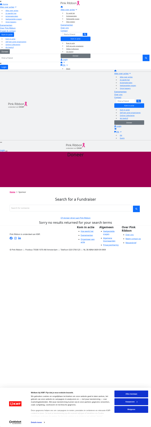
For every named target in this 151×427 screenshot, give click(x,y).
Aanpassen (130, 402)
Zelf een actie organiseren (74, 46)
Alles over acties (68, 9)
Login (65, 59)
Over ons (65, 28)
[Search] (85, 34)
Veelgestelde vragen (72, 19)
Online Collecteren (72, 49)
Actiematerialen (71, 16)
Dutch (68, 69)
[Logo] (70, 3)
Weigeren (131, 409)
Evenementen (67, 25)
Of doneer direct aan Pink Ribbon (75, 218)
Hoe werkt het (87, 231)
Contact (64, 30)
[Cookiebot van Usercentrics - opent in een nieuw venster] (15, 422)
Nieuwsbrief (131, 242)
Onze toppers (70, 22)
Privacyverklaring (111, 245)
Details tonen (36, 422)
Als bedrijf (69, 52)
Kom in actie (75, 39)
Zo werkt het (70, 13)
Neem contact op (133, 238)
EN (64, 65)
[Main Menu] (1, 142)
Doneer (75, 56)
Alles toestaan (131, 394)
